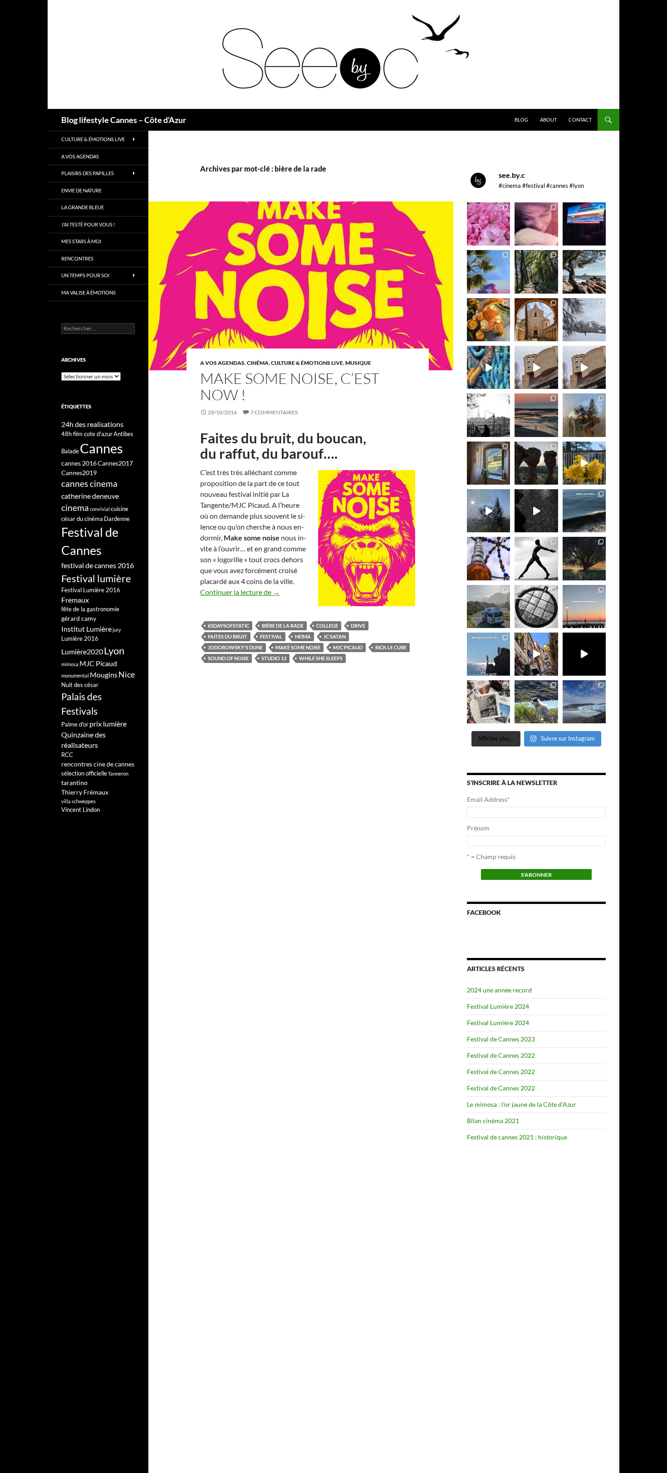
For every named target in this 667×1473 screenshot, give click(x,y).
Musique (358, 362)
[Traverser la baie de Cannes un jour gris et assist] (536, 319)
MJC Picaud (348, 647)
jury (117, 630)
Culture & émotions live (307, 362)
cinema (75, 507)
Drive (358, 625)
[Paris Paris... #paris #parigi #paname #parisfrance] (584, 367)
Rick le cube (391, 647)
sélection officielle (84, 773)
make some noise (297, 647)
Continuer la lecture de (240, 592)
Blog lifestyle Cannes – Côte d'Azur (123, 120)
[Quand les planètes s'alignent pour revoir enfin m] (584, 415)
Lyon (114, 650)
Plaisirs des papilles (87, 173)
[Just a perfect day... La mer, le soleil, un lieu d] (536, 415)
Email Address (488, 799)
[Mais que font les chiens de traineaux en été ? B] (536, 701)
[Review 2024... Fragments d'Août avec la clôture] (584, 510)
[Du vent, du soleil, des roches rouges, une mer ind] (584, 271)
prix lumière (108, 723)
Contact (580, 120)
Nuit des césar (79, 684)
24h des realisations (92, 424)
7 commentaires (274, 412)
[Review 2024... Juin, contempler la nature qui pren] (536, 558)
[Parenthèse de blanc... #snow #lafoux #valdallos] (584, 319)
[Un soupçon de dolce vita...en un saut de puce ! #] (536, 654)
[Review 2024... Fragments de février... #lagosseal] (584, 606)
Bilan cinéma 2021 (493, 1120)
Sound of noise (228, 658)
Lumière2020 (82, 651)
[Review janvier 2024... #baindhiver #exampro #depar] (488, 654)
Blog (521, 120)
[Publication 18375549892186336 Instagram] (488, 367)
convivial (100, 509)
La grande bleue (82, 207)
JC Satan (335, 636)
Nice (126, 674)
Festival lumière (96, 578)
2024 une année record (499, 990)
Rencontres (77, 258)
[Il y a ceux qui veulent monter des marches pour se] (584, 224)
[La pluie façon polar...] (536, 510)
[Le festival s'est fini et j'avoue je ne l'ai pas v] (536, 224)
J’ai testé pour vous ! (88, 224)
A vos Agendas (222, 362)
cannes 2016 (79, 463)
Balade (70, 451)
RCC (67, 754)
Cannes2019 (79, 472)
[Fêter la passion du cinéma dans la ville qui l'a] (488, 701)
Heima (303, 636)
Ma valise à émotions (88, 292)
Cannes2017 (115, 463)
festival (271, 636)
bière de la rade (283, 625)
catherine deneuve (90, 495)
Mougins (104, 674)
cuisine (119, 508)
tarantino (74, 782)
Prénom (478, 828)
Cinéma (258, 362)
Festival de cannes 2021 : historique (517, 1137)
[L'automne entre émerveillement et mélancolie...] (584, 654)
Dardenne (117, 518)
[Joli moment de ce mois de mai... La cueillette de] (488, 224)
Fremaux (75, 599)
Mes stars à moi (81, 241)
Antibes (123, 433)
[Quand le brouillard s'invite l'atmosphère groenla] (584, 701)
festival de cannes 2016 (97, 565)
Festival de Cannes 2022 (501, 1055)
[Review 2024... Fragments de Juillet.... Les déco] (488, 558)
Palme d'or (74, 724)
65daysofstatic (228, 625)
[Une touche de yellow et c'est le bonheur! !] (584, 463)
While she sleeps (321, 658)
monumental (75, 675)
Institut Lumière (86, 628)
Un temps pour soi (85, 275)
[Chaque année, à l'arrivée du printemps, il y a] (488, 319)
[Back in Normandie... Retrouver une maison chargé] (488, 510)
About (548, 120)
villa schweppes (78, 801)
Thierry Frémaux (84, 792)
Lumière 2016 (79, 638)
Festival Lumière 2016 (90, 590)
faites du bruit (227, 636)
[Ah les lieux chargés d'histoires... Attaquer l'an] (488, 463)
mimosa (69, 664)
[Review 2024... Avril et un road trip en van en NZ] (488, 606)
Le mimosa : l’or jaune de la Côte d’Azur (521, 1104)
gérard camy (78, 618)
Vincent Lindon (80, 809)
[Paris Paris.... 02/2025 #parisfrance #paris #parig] (536, 367)
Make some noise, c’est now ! (289, 386)
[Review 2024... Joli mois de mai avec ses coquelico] (584, 558)
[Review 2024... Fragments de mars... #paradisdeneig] (536, 606)
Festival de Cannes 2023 (501, 1039)
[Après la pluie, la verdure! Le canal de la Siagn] (536, 271)
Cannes (101, 448)
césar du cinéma (82, 518)
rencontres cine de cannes (97, 764)
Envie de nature (81, 190)
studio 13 (273, 658)
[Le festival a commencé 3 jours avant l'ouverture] (488, 271)
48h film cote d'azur (87, 433)
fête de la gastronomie (90, 609)
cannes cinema (89, 484)
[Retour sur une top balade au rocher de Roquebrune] (536, 463)
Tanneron (118, 773)
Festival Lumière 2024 (498, 1006)
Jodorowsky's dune (235, 647)
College (327, 625)
